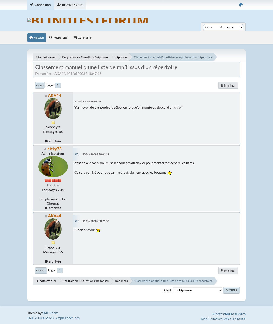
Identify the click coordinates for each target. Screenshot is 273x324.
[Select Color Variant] (241, 5)
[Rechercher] (221, 27)
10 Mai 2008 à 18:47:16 (87, 101)
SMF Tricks (50, 313)
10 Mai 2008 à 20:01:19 (96, 154)
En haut (41, 270)
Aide (204, 319)
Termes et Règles (220, 319)
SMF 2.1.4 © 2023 (40, 318)
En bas (40, 85)
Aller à (167, 290)
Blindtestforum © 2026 (229, 314)
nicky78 (54, 148)
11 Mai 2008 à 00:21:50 (96, 221)
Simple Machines (67, 318)
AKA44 (54, 95)
